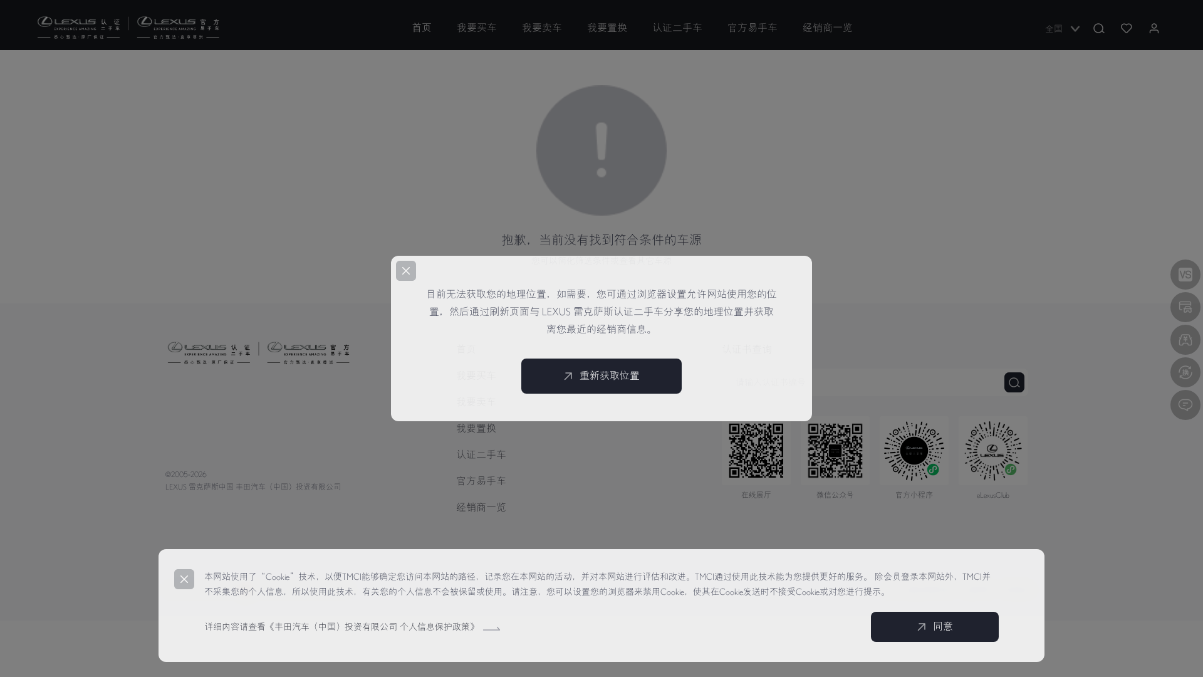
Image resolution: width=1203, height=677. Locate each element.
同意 (943, 626)
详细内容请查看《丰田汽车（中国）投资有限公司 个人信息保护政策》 (342, 627)
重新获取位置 (610, 376)
